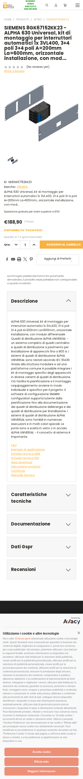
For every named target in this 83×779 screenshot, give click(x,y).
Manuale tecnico (23, 475)
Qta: (7, 245)
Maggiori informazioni (41, 771)
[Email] (13, 259)
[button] (78, 633)
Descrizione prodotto (25, 467)
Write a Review (14, 71)
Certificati (18, 471)
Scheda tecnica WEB (25, 454)
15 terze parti (22, 638)
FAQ (14, 445)
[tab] (41, 301)
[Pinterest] (31, 259)
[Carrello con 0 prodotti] (65, 5)
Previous (6, 775)
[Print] (19, 259)
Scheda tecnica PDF (25, 458)
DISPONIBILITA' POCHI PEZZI (23, 230)
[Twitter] (25, 259)
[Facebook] (7, 259)
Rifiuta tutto (41, 761)
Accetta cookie (41, 751)
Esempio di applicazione (28, 449)
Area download (21, 462)
